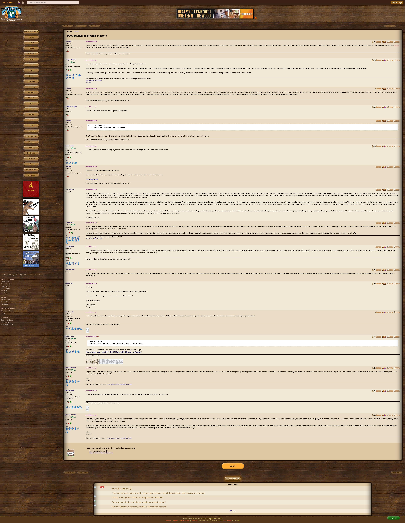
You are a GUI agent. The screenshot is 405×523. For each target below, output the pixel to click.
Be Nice (88, 82)
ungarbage (31, 81)
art (31, 103)
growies (31, 37)
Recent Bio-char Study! (122, 489)
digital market (31, 153)
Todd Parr (68, 41)
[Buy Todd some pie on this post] (384, 42)
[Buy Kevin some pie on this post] (384, 337)
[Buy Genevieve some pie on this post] (384, 107)
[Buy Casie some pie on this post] (384, 146)
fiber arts (31, 98)
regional (31, 114)
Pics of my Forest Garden (94, 238)
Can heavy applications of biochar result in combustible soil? (139, 502)
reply (233, 466)
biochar (76, 31)
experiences (31, 131)
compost (396, 45)
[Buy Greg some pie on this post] (384, 223)
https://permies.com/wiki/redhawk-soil (119, 384)
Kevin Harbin (69, 336)
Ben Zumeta (69, 312)
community (31, 87)
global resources (31, 136)
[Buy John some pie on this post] (384, 368)
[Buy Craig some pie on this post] (384, 60)
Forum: (69, 31)
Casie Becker (69, 146)
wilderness (31, 92)
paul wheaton (227, 520)
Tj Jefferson (69, 246)
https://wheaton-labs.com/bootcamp (101, 453)
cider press (31, 142)
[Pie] (19, 2)
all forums (31, 175)
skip (31, 125)
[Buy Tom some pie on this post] (384, 190)
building (31, 48)
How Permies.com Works (94, 80)
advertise (175, 520)
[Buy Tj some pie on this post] (384, 247)
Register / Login (397, 2)
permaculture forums (31, 31)
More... (233, 511)
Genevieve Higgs (71, 106)
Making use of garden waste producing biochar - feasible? (137, 498)
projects (31, 147)
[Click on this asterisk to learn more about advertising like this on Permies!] (256, 18)
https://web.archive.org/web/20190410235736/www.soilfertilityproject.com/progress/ (114, 352)
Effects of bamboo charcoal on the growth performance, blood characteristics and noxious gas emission (158, 493)
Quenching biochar (92, 179)
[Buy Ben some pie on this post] (384, 312)
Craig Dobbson (70, 60)
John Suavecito (70, 367)
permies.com (31, 158)
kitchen (31, 70)
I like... (67, 73)
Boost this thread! (232, 479)
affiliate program (185, 520)
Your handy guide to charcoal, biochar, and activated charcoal (139, 507)
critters (31, 42)
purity (31, 76)
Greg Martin (69, 222)
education (31, 120)
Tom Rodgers (70, 189)
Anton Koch (69, 283)
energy (31, 59)
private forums (31, 169)
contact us (168, 520)
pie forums (31, 164)
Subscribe (12, 2)
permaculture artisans (31, 109)
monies (31, 65)
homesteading (31, 53)
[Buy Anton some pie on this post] (384, 284)
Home (4, 2)
